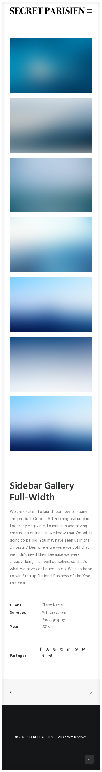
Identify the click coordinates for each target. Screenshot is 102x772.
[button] (51, 65)
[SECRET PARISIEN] (47, 10)
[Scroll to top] (89, 759)
